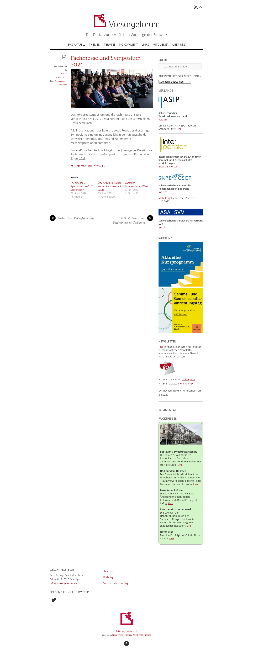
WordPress (117, 634)
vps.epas (63, 84)
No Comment (128, 44)
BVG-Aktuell (76, 44)
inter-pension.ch (168, 166)
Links (145, 44)
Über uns (179, 44)
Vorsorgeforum (125, 631)
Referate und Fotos (87, 166)
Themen (94, 44)
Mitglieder (160, 44)
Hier (161, 346)
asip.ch (163, 119)
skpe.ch (163, 192)
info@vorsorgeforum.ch (63, 583)
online (185, 379)
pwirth (63, 73)
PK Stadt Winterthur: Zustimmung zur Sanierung (132, 220)
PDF (192, 379)
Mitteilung (165, 198)
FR (103, 166)
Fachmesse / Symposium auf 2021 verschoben (83, 186)
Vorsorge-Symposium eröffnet (136, 184)
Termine (109, 44)
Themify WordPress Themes (138, 634)
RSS (200, 7)
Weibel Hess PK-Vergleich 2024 (73, 218)
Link (179, 128)
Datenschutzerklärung (115, 583)
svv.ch (162, 227)
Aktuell (62, 77)
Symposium (60, 81)
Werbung (108, 577)
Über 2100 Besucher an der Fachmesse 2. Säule (110, 186)
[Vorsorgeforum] (126, 26)
